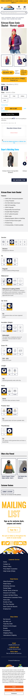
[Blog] (25, 543)
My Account (6, 619)
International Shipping (10, 635)
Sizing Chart (4, 105)
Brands (5, 628)
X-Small (5, 96)
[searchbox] (26, 12)
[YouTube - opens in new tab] (20, 543)
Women (13, 17)
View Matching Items (19, 180)
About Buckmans (8, 581)
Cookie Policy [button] (11, 680)
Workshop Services (9, 586)
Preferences (14, 693)
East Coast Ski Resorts (10, 606)
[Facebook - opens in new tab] (3, 543)
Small (14, 96)
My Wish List (7, 621)
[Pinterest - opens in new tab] (16, 543)
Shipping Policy (8, 633)
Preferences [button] (20, 682)
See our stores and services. (14, 653)
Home (2, 17)
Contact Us (6, 564)
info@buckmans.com (14, 644)
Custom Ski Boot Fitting (10, 595)
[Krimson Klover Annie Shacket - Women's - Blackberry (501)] (7, 60)
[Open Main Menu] (2, 7)
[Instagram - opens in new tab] (12, 543)
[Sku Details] (15, 123)
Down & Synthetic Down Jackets (14, 18)
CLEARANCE (8, 17)
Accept (14, 686)
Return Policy (7, 566)
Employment (7, 609)
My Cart (24, 8)
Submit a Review (7, 492)
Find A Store (19, 8)
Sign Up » (14, 529)
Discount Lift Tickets (9, 593)
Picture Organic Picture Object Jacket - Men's (8, 477)
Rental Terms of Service (10, 590)
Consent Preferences (14, 660)
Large (5, 100)
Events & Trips (7, 602)
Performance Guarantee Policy (12, 597)
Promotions (6, 630)
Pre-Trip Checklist (8, 604)
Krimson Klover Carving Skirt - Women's (10, 171)
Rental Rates (7, 588)
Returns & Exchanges (9, 626)
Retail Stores (7, 583)
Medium (22, 96)
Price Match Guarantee (10, 569)
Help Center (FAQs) (9, 571)
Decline (14, 690)
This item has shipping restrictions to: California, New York (14, 142)
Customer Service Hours (14, 649)
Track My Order (8, 623)
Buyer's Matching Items (10, 149)
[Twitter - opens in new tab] (8, 543)
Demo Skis (6, 599)
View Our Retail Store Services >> (14, 1)
